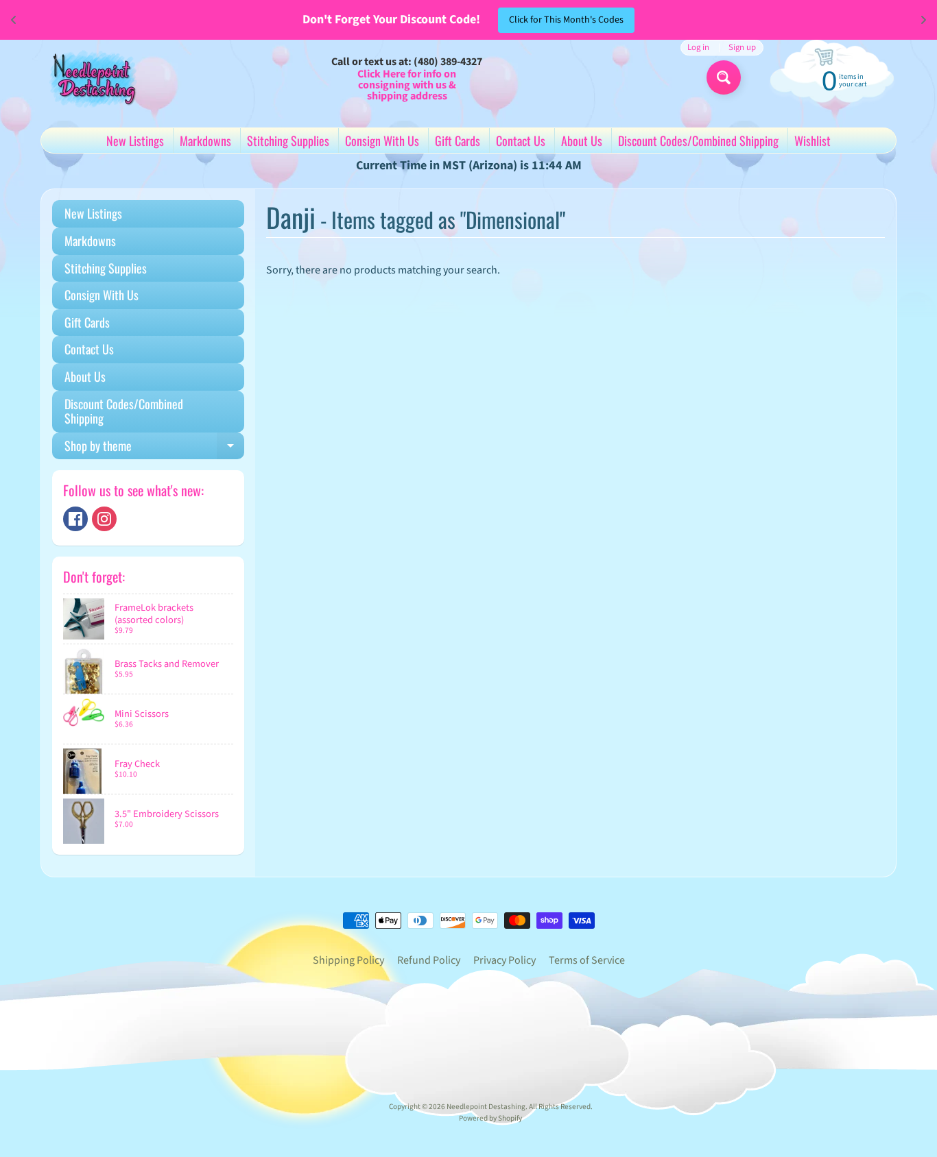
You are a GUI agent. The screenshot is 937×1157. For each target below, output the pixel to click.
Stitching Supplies (288, 140)
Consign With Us (382, 140)
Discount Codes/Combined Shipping (698, 140)
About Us (581, 140)
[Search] (724, 77)
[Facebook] (75, 519)
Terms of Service (587, 960)
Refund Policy (428, 960)
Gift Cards (457, 140)
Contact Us (520, 140)
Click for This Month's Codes (566, 20)
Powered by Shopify (490, 1118)
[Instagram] (104, 519)
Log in (698, 47)
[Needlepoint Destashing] (91, 78)
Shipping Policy (348, 960)
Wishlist (812, 140)
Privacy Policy (504, 960)
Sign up (742, 47)
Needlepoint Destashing (486, 1106)
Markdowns (205, 140)
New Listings (135, 140)
